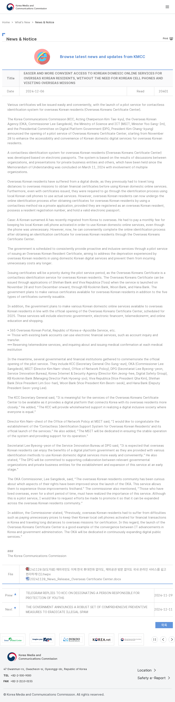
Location (145, 670)
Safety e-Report (152, 678)
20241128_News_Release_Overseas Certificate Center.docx (75, 579)
